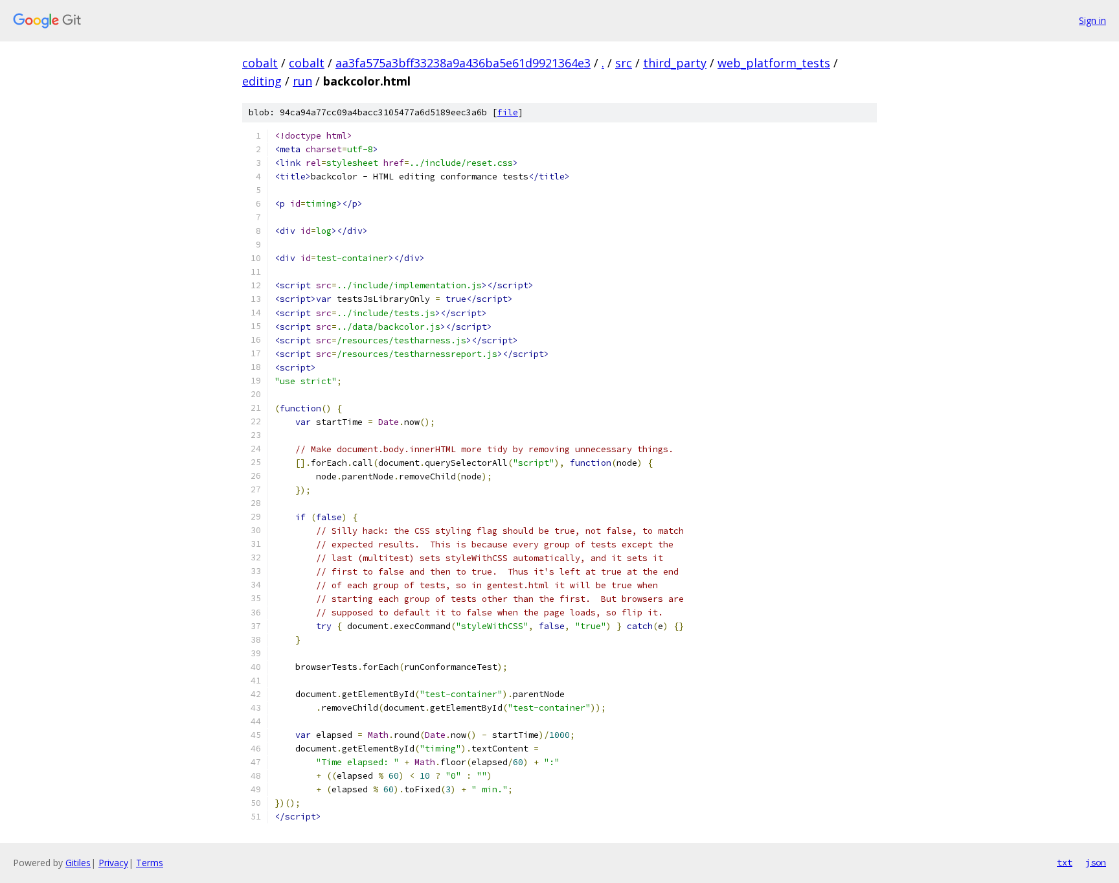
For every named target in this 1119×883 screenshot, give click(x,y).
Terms (149, 862)
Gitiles (78, 862)
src (623, 63)
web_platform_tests (774, 63)
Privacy (113, 862)
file (507, 112)
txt (1064, 862)
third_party (674, 63)
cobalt (260, 63)
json (1095, 862)
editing (262, 81)
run (302, 81)
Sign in (1092, 20)
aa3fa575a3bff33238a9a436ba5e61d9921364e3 (463, 63)
